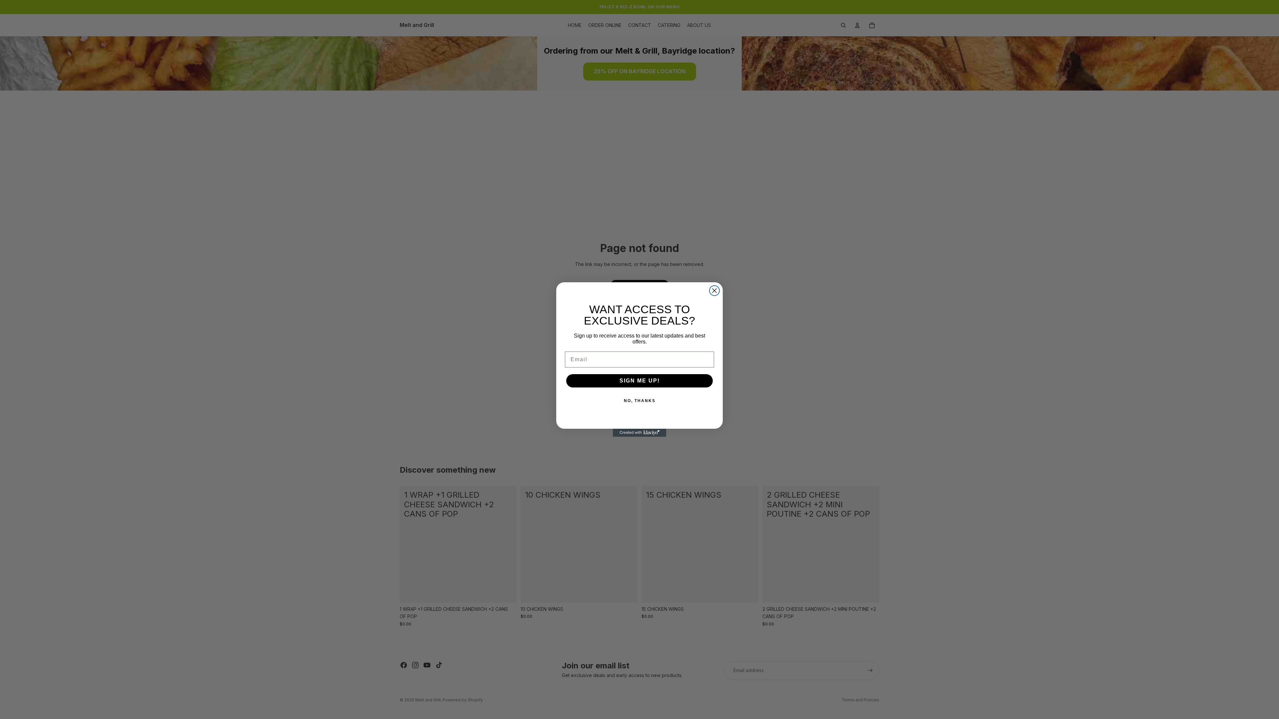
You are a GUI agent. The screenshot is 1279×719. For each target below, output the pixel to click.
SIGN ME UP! (640, 380)
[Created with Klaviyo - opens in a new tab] (639, 433)
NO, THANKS (639, 400)
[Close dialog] (714, 291)
